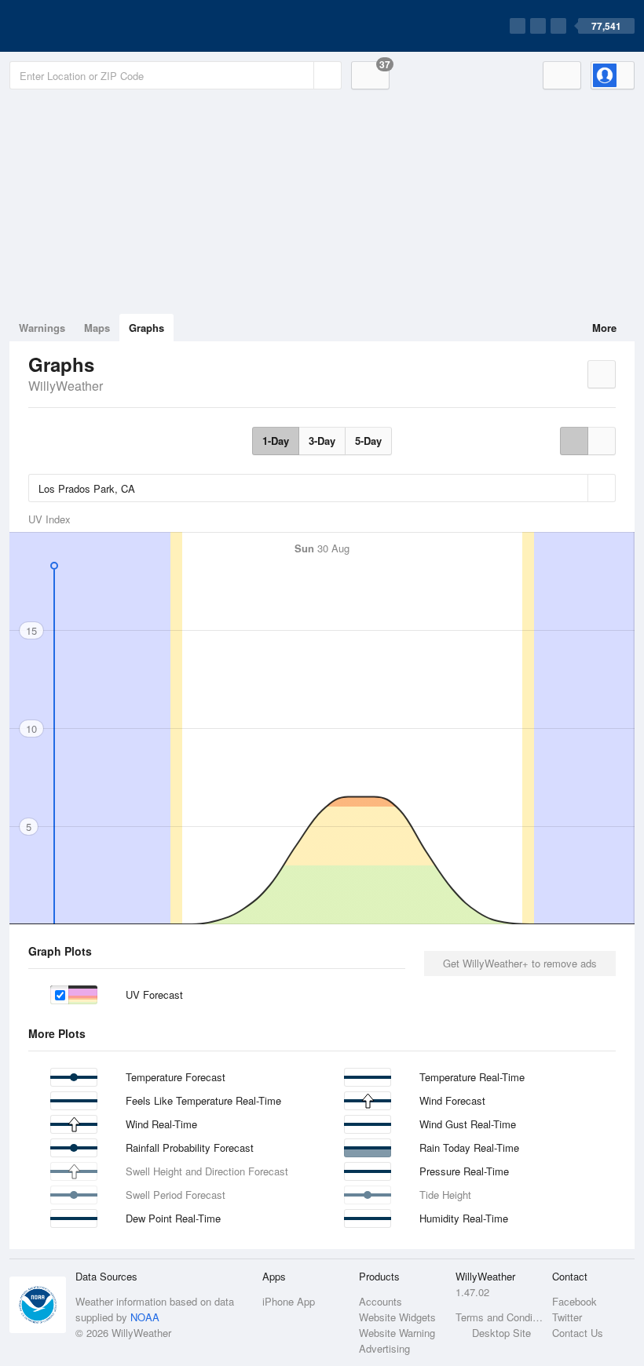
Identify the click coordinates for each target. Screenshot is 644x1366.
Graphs (146, 327)
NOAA (144, 1317)
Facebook (574, 1301)
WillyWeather (65, 386)
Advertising (384, 1348)
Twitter (567, 1317)
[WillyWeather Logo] (83, 25)
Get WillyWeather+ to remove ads (520, 963)
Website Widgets (397, 1317)
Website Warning (397, 1332)
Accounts (380, 1301)
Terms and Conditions (499, 1317)
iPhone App (288, 1301)
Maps (97, 327)
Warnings (42, 327)
